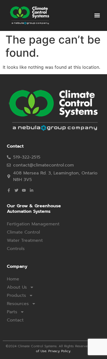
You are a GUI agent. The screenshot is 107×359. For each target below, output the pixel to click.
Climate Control (23, 232)
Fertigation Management (33, 224)
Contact (15, 320)
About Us (17, 287)
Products (16, 295)
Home (13, 279)
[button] (97, 15)
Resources (18, 303)
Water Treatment (25, 240)
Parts (12, 312)
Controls (16, 248)
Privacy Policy (59, 351)
